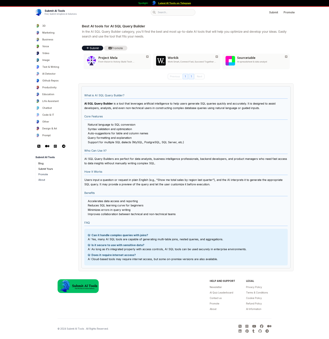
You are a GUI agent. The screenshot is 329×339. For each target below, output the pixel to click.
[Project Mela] (147, 56)
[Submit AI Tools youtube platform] (254, 326)
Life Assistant (50, 101)
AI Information (253, 309)
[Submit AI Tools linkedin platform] (241, 331)
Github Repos (50, 80)
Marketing (48, 32)
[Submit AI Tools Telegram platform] (267, 331)
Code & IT (48, 114)
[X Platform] (38, 146)
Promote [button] (117, 48)
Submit (273, 12)
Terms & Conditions (257, 292)
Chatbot (47, 107)
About (41, 179)
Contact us (216, 298)
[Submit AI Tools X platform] (241, 326)
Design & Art (49, 128)
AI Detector (49, 73)
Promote (289, 12)
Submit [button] (94, 48)
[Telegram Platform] (63, 146)
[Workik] (217, 56)
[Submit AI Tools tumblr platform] (254, 331)
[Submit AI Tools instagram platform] (247, 326)
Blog (41, 163)
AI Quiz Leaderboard (221, 292)
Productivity (49, 87)
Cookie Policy (254, 298)
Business (47, 39)
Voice (45, 46)
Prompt (46, 135)
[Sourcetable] (286, 56)
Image (46, 60)
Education (48, 94)
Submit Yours (45, 168)
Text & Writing (50, 66)
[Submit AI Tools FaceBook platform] (262, 326)
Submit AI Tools (76, 328)
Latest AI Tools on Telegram (174, 3)
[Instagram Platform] (55, 146)
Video (45, 53)
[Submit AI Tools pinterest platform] (247, 331)
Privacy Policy (254, 287)
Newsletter (216, 287)
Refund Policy (254, 303)
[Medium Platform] (47, 146)
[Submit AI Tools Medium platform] (269, 326)
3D (44, 25)
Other (45, 121)
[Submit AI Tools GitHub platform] (260, 331)
